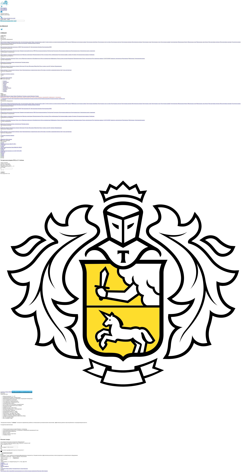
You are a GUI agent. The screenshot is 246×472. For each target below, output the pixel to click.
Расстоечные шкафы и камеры (65, 54)
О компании (3, 468)
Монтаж (5, 83)
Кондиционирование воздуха (19, 470)
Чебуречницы (131, 58)
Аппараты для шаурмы (6, 58)
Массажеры (31, 66)
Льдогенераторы (174, 42)
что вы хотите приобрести (6, 450)
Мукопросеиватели (37, 54)
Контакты (5, 89)
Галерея (4, 90)
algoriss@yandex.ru (5, 13)
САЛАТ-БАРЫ (106, 58)
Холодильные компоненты (31, 470)
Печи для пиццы (45, 54)
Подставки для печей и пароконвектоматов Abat (51, 70)
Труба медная (50, 50)
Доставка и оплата (26, 96)
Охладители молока (236, 42)
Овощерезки (70, 58)
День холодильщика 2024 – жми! (9, 20)
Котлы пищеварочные (46, 58)
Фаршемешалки (58, 66)
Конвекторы (3, 62)
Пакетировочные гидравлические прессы (32, 70)
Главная (5, 81)
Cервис (4, 84)
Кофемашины (54, 58)
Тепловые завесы (25, 62)
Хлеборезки (91, 54)
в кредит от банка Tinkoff (6, 391)
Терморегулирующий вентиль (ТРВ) (28, 50)
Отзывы (5, 91)
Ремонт (4, 85)
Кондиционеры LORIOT (16, 47)
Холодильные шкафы (165, 42)
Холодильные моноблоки (92, 42)
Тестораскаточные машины (83, 54)
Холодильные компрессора (65, 50)
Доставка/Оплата (16, 468)
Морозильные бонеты (182, 42)
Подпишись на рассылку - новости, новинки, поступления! (14, 456)
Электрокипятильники (140, 58)
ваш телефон (3, 447)
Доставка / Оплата (7, 87)
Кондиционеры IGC (26, 47)
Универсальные (44, 98)
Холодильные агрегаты (116, 42)
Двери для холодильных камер (38, 42)
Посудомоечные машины (97, 58)
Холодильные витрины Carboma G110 (56, 98)
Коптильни (22, 66)
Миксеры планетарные (27, 54)
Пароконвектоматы (78, 58)
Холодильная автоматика (41, 50)
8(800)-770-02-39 (4, 18)
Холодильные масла (75, 50)
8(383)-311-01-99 (11, 18)
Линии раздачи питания (62, 58)
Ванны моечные (4, 70)
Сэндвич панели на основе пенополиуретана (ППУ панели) (58, 42)
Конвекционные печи (17, 54)
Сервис (11, 96)
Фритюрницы (125, 58)
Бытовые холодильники (22, 43)
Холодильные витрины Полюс (34, 98)
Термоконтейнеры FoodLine (34, 43)
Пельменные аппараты (15, 66)
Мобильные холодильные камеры (79, 42)
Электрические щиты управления (87, 50)
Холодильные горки (147, 42)
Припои (2, 50)
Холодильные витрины (126, 42)
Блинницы (13, 58)
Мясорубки (36, 66)
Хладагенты (56, 50)
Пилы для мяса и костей (44, 66)
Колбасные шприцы (5, 66)
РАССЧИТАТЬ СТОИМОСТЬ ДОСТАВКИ (22, 391)
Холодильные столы (156, 42)
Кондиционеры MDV (47, 47)
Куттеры (27, 66)
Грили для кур (19, 58)
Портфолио (5, 86)
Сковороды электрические (116, 58)
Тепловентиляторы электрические (13, 62)
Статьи (21, 468)
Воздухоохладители (8, 50)
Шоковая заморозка (12, 43)
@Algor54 (4, 33)
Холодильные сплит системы (104, 42)
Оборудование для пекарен (6, 54)
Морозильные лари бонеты (202, 42)
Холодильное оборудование (11, 98)
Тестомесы (74, 54)
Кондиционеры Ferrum (5, 47)
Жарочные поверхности (27, 58)
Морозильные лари (192, 42)
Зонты (21, 70)
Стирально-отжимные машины (7, 73)
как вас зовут (3, 444)
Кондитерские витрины (137, 42)
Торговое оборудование (42, 470)
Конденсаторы (16, 50)
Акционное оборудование (6, 77)
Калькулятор (6, 82)
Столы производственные (13, 70)
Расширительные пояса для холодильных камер (20, 42)
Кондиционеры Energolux (36, 47)
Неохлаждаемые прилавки (226, 42)
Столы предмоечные (66, 70)
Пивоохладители (4, 43)
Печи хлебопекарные (53, 54)
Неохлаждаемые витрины (214, 42)
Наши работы (9, 468)
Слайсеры (52, 66)
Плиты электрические (87, 58)
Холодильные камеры (5, 42)
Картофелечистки (37, 58)
